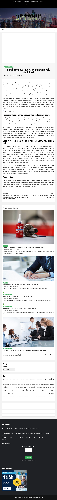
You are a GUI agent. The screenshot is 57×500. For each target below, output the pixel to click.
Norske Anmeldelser (50, 390)
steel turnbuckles (6, 396)
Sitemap (42, 1)
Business (5, 246)
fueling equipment (6, 384)
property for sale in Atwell (31, 393)
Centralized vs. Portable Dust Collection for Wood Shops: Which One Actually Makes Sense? (26, 433)
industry (16, 387)
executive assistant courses (34, 381)
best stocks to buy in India (23, 379)
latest (5, 390)
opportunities (8, 393)
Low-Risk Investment (14, 390)
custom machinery (13, 381)
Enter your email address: (28, 446)
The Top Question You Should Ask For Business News (43, 195)
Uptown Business (31, 460)
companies (49, 379)
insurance (24, 387)
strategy (12, 396)
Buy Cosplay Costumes (32, 379)
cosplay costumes (6, 381)
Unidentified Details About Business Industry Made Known (19, 308)
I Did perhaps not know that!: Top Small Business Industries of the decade (24, 350)
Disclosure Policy (34, 1)
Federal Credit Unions (50, 381)
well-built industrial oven (7, 398)
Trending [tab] (15, 208)
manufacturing (27, 390)
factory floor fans (42, 381)
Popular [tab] (5, 208)
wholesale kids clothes (16, 398)
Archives (5, 366)
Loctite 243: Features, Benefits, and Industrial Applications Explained (23, 248)
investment (34, 387)
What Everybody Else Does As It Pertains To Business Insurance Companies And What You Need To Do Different (15, 196)
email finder (26, 381)
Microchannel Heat (41, 390)
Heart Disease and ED (27, 384)
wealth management (41, 396)
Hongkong (33, 384)
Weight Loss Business (50, 396)
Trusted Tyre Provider (33, 396)
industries (8, 190)
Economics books (20, 381)
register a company (40, 393)
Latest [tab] (10, 208)
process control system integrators (20, 393)
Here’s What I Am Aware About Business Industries (17, 296)
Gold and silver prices (13, 384)
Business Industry (9, 66)
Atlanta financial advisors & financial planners (10, 379)
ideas (52, 384)
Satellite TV (46, 393)
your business (22, 398)
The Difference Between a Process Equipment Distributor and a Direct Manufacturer (24, 438)
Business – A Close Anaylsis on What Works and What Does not (21, 284)
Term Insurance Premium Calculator (22, 396)
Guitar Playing (20, 384)
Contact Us (26, 1)
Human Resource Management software (42, 384)
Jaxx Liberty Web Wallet (50, 387)
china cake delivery (40, 379)
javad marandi (42, 387)
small (12, 190)
